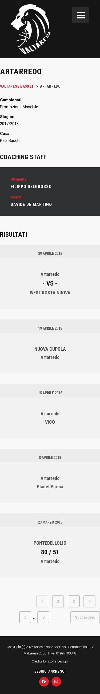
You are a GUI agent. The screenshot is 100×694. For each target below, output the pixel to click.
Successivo (85, 617)
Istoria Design (57, 661)
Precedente (15, 601)
